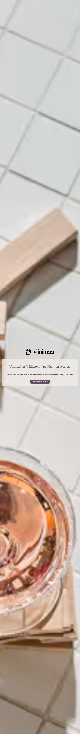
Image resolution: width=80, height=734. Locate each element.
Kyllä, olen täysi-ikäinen (40, 381)
